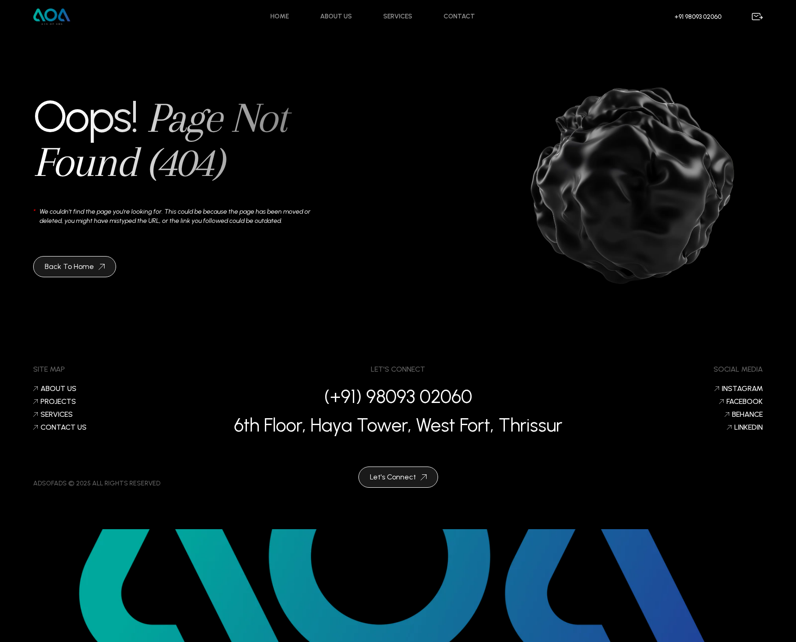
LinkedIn (748, 427)
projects (58, 401)
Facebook (744, 401)
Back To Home (69, 266)
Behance (747, 414)
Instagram (742, 389)
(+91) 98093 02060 (398, 396)
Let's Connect (393, 477)
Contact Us (64, 427)
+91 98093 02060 (697, 17)
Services (397, 16)
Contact (459, 16)
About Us (336, 16)
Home (279, 16)
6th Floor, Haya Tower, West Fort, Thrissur (398, 425)
